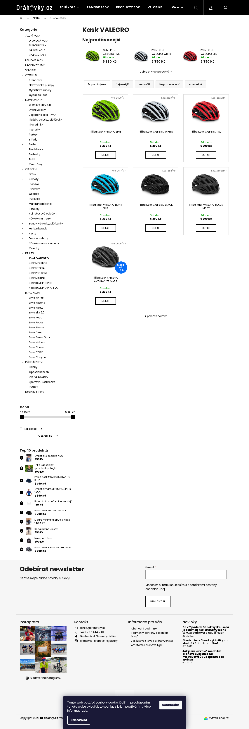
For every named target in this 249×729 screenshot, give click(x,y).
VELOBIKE (30, 70)
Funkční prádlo (38, 228)
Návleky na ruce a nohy (44, 243)
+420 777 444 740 (91, 632)
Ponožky (34, 209)
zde (84, 711)
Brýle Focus (36, 322)
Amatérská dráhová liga (146, 645)
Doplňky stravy (34, 392)
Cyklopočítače (38, 95)
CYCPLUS (31, 75)
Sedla (32, 144)
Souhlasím (170, 705)
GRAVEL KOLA (37, 50)
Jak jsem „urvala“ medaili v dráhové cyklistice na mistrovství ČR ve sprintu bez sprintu (203, 655)
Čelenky (34, 248)
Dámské (35, 189)
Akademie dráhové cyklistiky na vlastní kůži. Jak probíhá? (204, 642)
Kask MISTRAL (37, 278)
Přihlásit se (158, 601)
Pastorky (34, 129)
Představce (36, 149)
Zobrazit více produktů (154, 71)
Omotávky (36, 164)
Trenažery (35, 80)
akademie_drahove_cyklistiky (98, 641)
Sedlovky (34, 154)
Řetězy (33, 134)
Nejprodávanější (169, 84)
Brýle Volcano (37, 342)
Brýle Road (35, 317)
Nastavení (78, 720)
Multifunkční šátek (40, 204)
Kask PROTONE (38, 273)
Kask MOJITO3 (38, 263)
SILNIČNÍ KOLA (37, 45)
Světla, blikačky (38, 377)
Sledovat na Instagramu (45, 678)
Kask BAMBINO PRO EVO (43, 288)
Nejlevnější (122, 84)
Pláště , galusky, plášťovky (45, 119)
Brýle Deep (36, 332)
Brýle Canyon (37, 357)
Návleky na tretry (40, 218)
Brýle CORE (36, 352)
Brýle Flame (36, 347)
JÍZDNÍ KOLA (32, 35)
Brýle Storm (36, 327)
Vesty (32, 233)
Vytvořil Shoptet (219, 718)
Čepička (34, 194)
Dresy (32, 174)
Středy (33, 139)
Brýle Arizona (37, 303)
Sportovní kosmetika (42, 382)
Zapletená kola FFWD (42, 115)
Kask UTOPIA (37, 268)
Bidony (33, 367)
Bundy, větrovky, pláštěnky (46, 223)
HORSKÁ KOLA (37, 55)
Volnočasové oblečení (43, 213)
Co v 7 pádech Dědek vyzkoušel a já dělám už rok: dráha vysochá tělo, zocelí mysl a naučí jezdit (205, 630)
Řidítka (33, 159)
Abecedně (195, 84)
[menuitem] (68, 7)
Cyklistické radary (40, 90)
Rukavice (34, 199)
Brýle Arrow (36, 308)
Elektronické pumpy (41, 85)
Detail (106, 155)
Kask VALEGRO (39, 258)
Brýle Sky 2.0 (36, 312)
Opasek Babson (39, 372)
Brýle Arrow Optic (40, 337)
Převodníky (36, 124)
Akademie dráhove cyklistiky (97, 636)
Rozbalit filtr (46, 436)
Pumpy (33, 387)
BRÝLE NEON (32, 293)
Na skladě (33, 429)
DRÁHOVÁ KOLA (38, 40)
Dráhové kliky (37, 110)
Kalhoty (34, 179)
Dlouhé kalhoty (38, 238)
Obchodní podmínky (144, 628)
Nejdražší (144, 84)
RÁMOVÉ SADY (34, 60)
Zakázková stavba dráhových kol (152, 641)
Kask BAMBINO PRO (41, 283)
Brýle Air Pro (36, 298)
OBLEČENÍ (31, 169)
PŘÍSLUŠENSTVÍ (34, 362)
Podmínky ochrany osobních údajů (149, 634)
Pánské (34, 184)
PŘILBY (29, 253)
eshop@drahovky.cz (92, 628)
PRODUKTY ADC (35, 65)
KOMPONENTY (34, 100)
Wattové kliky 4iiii (40, 105)
